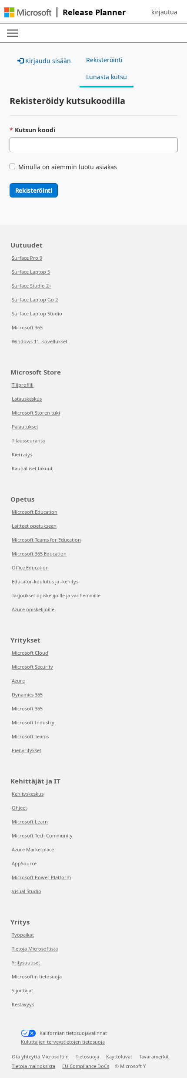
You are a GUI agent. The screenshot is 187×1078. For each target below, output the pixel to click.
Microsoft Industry (33, 722)
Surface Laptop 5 (31, 271)
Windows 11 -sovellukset (39, 341)
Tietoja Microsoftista (35, 948)
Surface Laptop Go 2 (35, 299)
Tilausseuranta (28, 440)
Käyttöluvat (119, 1056)
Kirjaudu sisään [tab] (47, 61)
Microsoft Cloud (30, 652)
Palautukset (25, 426)
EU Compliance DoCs (85, 1066)
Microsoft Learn (30, 821)
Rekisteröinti (33, 190)
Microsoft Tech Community (42, 835)
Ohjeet (19, 807)
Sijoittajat (22, 990)
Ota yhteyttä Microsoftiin (40, 1056)
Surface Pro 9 (27, 257)
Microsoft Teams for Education (46, 539)
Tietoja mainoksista (33, 1066)
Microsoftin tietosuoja (37, 976)
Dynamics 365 (27, 694)
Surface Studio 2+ (31, 285)
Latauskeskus (27, 398)
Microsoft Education (34, 512)
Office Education (30, 567)
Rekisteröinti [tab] (104, 60)
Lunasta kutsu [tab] (106, 77)
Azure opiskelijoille (33, 609)
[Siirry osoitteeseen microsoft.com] (27, 12)
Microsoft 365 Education (39, 553)
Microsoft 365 (27, 327)
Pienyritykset (26, 750)
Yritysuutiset (26, 962)
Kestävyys (23, 1004)
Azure (18, 680)
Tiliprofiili (22, 385)
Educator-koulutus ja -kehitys (45, 581)
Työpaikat (23, 934)
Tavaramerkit (154, 1056)
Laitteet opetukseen (34, 525)
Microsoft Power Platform (41, 877)
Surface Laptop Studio (37, 313)
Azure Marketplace (33, 849)
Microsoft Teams (30, 736)
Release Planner (94, 12)
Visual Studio (26, 891)
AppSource (24, 863)
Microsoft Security (32, 666)
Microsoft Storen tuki (36, 412)
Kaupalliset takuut (32, 468)
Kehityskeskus (27, 793)
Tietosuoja (87, 1056)
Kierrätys (22, 454)
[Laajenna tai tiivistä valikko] (12, 33)
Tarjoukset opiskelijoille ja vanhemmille (56, 595)
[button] (164, 12)
